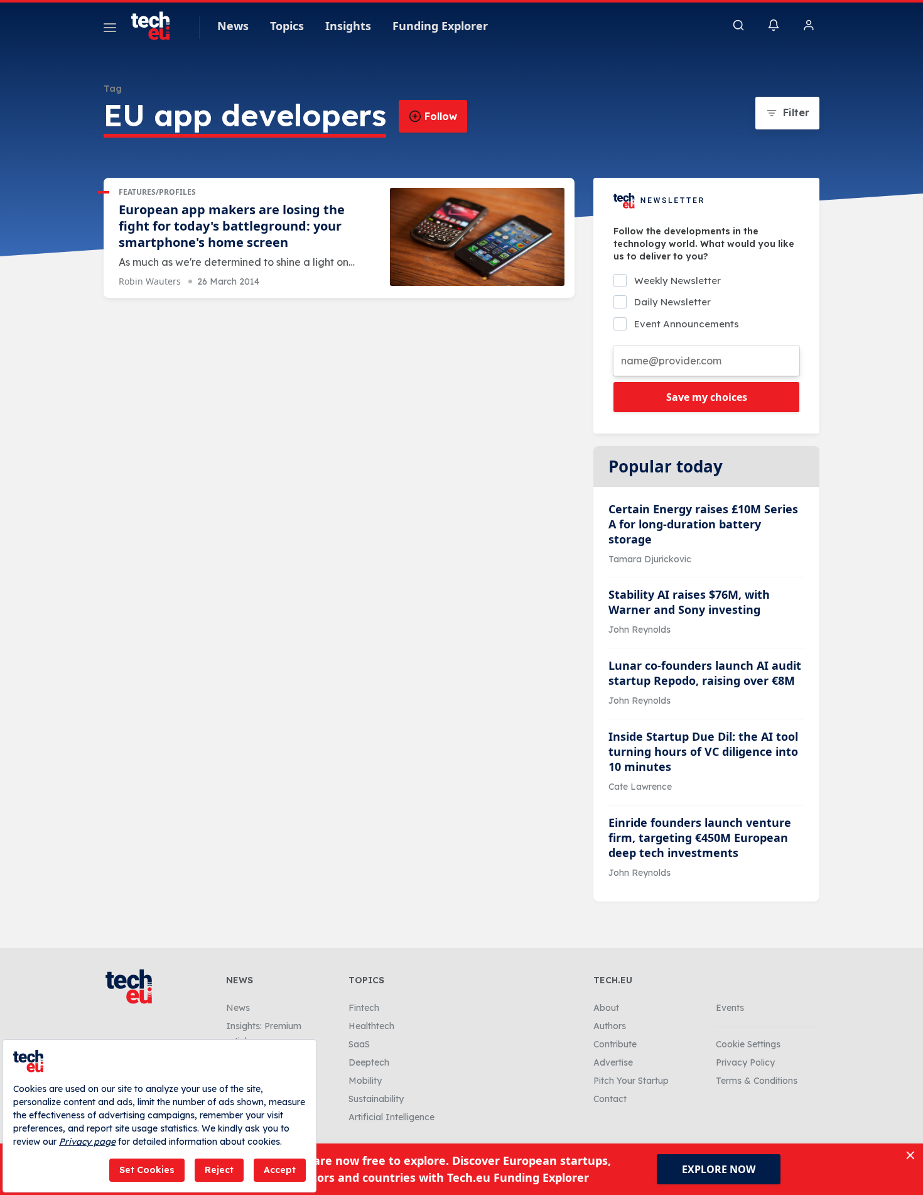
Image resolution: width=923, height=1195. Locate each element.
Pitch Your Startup (631, 1080)
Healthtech (371, 1026)
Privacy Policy (745, 1062)
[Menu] (110, 29)
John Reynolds (639, 629)
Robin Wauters (150, 281)
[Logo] (156, 25)
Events (730, 1007)
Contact (610, 1099)
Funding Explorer (440, 25)
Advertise (613, 1062)
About (606, 1007)
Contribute (615, 1044)
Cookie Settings (748, 1044)
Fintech (363, 1007)
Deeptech (368, 1062)
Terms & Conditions (756, 1080)
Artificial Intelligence (391, 1117)
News (233, 25)
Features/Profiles (157, 192)
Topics (287, 25)
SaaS (359, 1044)
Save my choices (706, 397)
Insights (348, 25)
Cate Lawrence (640, 786)
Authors (609, 1026)
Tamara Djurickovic (649, 559)
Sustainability (376, 1099)
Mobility (365, 1080)
